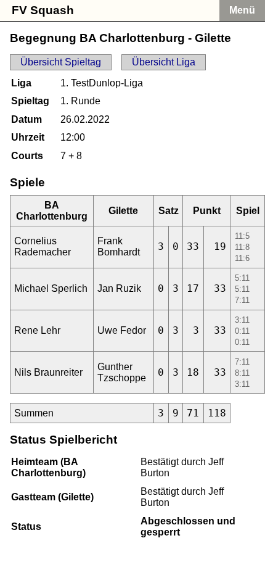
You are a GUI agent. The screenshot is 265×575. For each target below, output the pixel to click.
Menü (242, 10)
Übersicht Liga (163, 62)
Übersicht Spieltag (60, 62)
